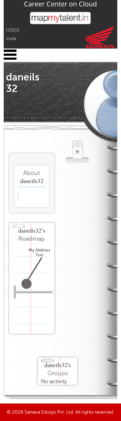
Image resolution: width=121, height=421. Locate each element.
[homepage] (60, 23)
